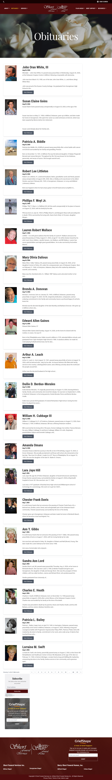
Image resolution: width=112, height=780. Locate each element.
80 (73, 672)
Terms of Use (56, 778)
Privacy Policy (47, 778)
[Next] (80, 672)
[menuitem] (7, 8)
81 (77, 672)
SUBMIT (17, 724)
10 (65, 672)
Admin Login (65, 778)
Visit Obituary (28, 92)
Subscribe (17, 691)
